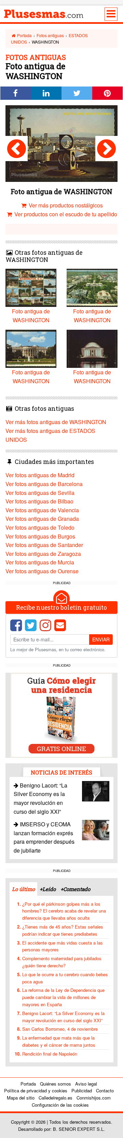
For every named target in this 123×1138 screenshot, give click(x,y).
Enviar (101, 639)
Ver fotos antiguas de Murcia (39, 562)
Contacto (105, 1090)
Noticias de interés (61, 772)
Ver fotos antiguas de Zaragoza (43, 554)
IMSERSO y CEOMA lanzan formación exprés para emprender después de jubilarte (44, 837)
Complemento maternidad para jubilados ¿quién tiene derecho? (61, 962)
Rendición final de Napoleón (49, 1053)
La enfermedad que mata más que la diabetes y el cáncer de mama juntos (58, 1041)
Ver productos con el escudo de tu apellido (65, 214)
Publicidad (81, 1090)
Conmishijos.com (94, 1097)
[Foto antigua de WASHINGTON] (16, 148)
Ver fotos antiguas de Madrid (39, 475)
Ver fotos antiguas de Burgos (40, 536)
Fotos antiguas (50, 35)
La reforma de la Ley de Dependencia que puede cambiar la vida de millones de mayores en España (63, 997)
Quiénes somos (55, 1083)
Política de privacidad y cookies (35, 1090)
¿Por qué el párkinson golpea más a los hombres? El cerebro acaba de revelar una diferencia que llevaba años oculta (64, 911)
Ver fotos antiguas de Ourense (42, 571)
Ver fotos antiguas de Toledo (39, 527)
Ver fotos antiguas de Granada (42, 519)
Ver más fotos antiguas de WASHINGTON (55, 422)
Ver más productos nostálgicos (65, 205)
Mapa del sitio (21, 1097)
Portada (24, 35)
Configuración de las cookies (60, 1105)
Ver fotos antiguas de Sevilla (39, 493)
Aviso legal (86, 1083)
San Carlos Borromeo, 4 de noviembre (60, 1029)
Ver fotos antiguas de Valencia (42, 510)
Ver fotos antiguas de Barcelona (44, 484)
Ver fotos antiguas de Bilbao (39, 501)
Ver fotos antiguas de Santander (44, 545)
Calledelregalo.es (55, 1097)
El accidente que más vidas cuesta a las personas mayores (62, 946)
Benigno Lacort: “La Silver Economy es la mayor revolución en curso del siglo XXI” (63, 1017)
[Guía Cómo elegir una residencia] (61, 714)
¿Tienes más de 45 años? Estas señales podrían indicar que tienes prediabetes (62, 930)
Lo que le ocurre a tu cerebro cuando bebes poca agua (65, 978)
